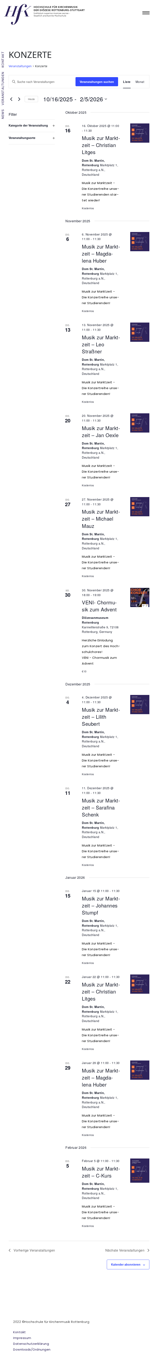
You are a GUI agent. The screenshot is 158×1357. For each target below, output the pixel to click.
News (2, 114)
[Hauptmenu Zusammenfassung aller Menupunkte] (146, 12)
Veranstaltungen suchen (97, 82)
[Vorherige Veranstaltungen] (11, 99)
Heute (31, 99)
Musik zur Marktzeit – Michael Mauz (101, 518)
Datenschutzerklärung (31, 1343)
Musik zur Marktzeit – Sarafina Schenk (101, 807)
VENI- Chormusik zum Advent (99, 606)
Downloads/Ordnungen (32, 1349)
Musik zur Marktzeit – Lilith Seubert (101, 716)
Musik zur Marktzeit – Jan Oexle (101, 431)
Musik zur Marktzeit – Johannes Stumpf (101, 905)
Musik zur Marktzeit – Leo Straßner (101, 344)
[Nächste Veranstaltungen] (19, 99)
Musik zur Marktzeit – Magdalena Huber (101, 253)
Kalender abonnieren (126, 1264)
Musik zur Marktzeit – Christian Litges (101, 144)
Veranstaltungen (2, 88)
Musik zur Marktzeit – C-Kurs (101, 1172)
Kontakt (2, 59)
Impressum (22, 1338)
